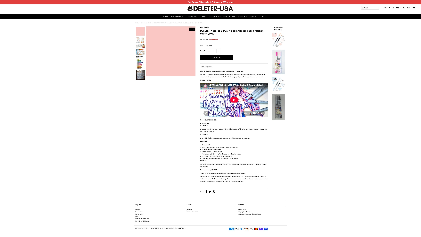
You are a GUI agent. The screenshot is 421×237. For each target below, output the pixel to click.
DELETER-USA (150, 228)
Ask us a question (206, 67)
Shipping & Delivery (244, 212)
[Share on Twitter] (210, 192)
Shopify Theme (159, 228)
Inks (204, 16)
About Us (189, 209)
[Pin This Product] (214, 192)
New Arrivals (177, 16)
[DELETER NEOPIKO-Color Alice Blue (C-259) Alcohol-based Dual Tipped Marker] (278, 91)
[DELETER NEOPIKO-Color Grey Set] (278, 120)
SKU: (201, 45)
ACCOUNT (388, 8)
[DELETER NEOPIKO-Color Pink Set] (278, 74)
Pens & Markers (147, 23)
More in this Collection (278, 28)
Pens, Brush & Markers (243, 16)
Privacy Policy (242, 209)
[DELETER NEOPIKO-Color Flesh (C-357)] (278, 46)
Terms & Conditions (192, 212)
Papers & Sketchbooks (219, 16)
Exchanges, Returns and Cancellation (249, 214)
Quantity (202, 51)
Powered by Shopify (180, 228)
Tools (261, 16)
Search (137, 209)
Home (165, 16)
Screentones (191, 16)
